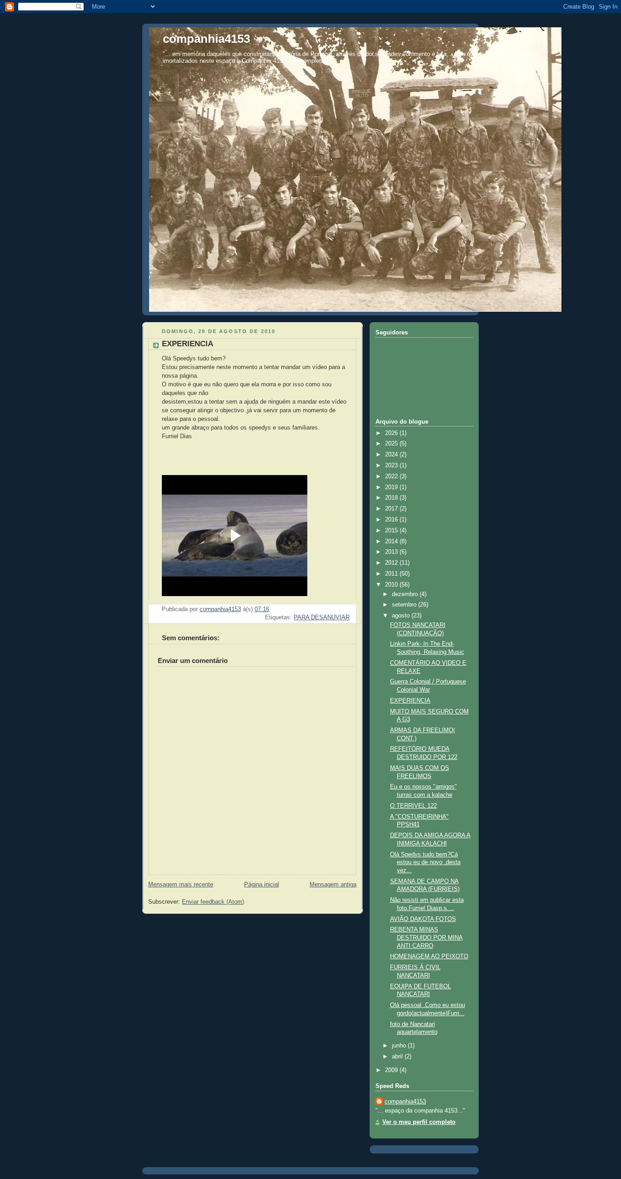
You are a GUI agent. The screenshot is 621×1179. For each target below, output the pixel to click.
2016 (392, 519)
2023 (392, 465)
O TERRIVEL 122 (413, 806)
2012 (392, 563)
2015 (392, 530)
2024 (392, 454)
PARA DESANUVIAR (322, 617)
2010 (392, 585)
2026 (392, 433)
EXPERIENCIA (410, 701)
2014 (392, 541)
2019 (392, 487)
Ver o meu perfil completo (419, 1122)
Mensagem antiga (333, 884)
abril (398, 1056)
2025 (392, 443)
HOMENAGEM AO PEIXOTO (429, 956)
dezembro (406, 594)
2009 (392, 1070)
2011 (392, 574)
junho (400, 1045)
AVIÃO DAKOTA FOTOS (423, 919)
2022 (392, 476)
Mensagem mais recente (180, 884)
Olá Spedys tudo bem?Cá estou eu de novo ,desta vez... (425, 862)
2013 (392, 552)
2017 (392, 509)
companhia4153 (206, 39)
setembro (405, 605)
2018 (392, 498)
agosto (401, 615)
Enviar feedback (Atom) (213, 902)
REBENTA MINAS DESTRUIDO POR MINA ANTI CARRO (426, 937)
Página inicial (261, 884)
